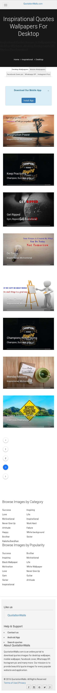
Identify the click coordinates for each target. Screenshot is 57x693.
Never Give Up (9, 523)
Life (28, 514)
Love (4, 514)
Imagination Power (18, 134)
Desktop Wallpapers (20, 69)
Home (16, 59)
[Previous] (5, 440)
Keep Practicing (16, 173)
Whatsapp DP (30, 74)
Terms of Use (10, 683)
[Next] (5, 476)
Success (6, 510)
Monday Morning (17, 376)
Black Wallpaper (10, 562)
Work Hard (31, 523)
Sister (30, 536)
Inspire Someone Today (21, 415)
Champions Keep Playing (22, 337)
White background (35, 532)
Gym (4, 575)
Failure (30, 528)
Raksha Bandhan (10, 541)
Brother (6, 536)
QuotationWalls (17, 615)
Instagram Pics (44, 74)
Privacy (22, 683)
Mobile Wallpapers (37, 69)
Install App (29, 100)
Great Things (15, 299)
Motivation (7, 566)
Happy (5, 532)
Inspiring (31, 510)
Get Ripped (13, 214)
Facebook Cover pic (15, 74)
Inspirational (27, 59)
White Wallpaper (34, 566)
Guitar (30, 575)
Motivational (8, 519)
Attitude (6, 528)
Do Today (12, 253)
